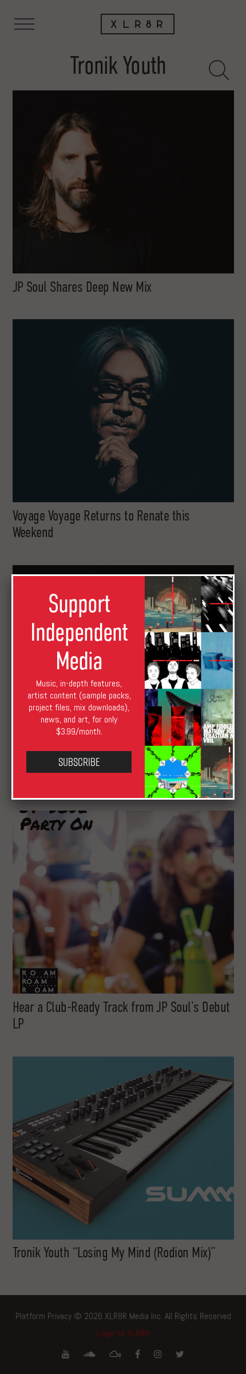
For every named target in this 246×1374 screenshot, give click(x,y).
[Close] (234, 574)
